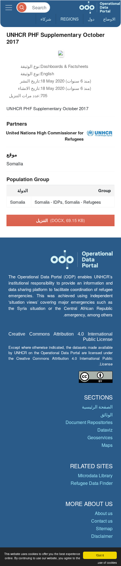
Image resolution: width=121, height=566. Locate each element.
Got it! (100, 555)
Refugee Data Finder (92, 483)
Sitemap (104, 528)
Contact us (102, 521)
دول (91, 19)
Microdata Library (95, 475)
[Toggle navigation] (8, 7)
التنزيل (60, 220)
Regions (69, 19)
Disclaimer (102, 536)
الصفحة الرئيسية (97, 406)
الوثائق (106, 414)
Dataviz (105, 430)
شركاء (46, 19)
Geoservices (100, 437)
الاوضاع (109, 19)
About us (104, 513)
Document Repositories (89, 422)
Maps (107, 445)
